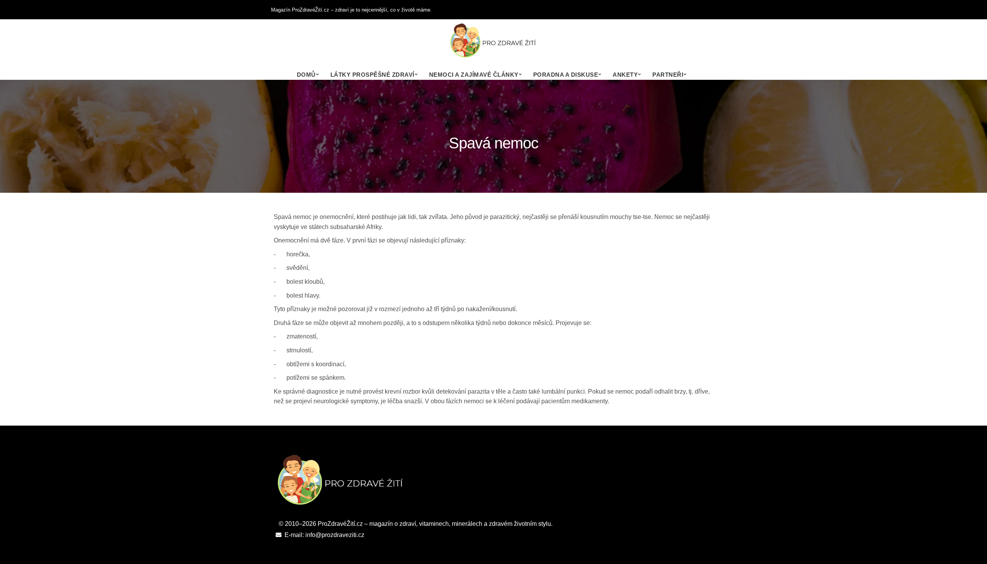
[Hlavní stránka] (493, 44)
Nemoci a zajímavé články (474, 74)
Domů (306, 74)
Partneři (667, 74)
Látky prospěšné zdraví (372, 74)
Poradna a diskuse (565, 74)
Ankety (625, 74)
